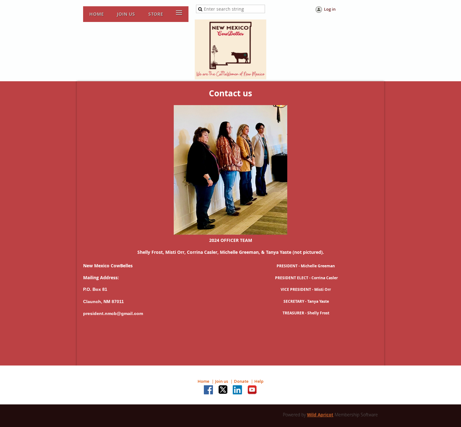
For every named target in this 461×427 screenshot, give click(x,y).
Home (203, 381)
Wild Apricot (320, 415)
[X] (223, 390)
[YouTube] (252, 390)
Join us (221, 381)
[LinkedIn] (238, 390)
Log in (330, 9)
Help (258, 381)
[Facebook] (209, 390)
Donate (241, 381)
